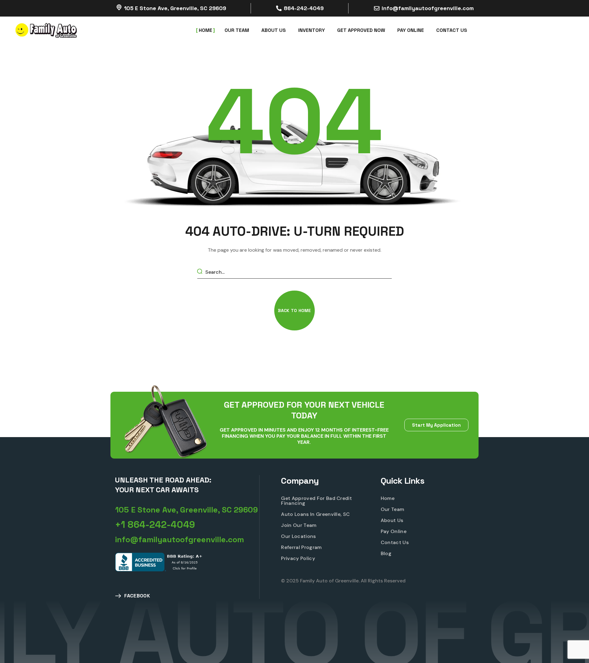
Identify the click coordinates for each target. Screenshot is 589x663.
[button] (294, 310)
